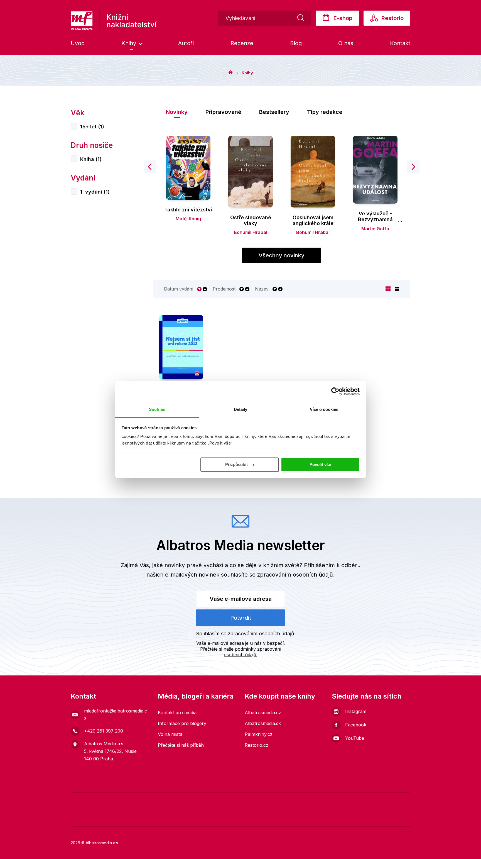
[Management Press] (248, 800)
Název (262, 289)
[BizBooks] (130, 800)
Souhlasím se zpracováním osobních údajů (245, 633)
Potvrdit (240, 617)
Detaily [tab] (240, 409)
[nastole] (316, 800)
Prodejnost (224, 289)
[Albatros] (164, 800)
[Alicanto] (367, 800)
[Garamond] (240, 817)
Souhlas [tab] (157, 409)
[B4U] (333, 800)
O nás (345, 43)
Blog (296, 43)
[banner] (114, 20)
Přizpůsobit (236, 464)
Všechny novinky (282, 255)
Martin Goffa (375, 228)
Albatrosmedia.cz (263, 712)
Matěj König (188, 218)
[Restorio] (361, 817)
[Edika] (384, 800)
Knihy (129, 43)
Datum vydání (178, 289)
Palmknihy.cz (259, 734)
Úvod (78, 43)
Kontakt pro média (177, 712)
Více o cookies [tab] (324, 409)
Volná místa (170, 734)
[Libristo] (280, 817)
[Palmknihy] (79, 817)
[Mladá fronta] (113, 800)
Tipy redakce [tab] (324, 112)
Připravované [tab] (223, 112)
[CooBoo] (215, 800)
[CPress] (119, 817)
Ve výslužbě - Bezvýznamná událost (375, 219)
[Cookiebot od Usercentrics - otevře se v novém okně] (335, 391)
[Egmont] (147, 800)
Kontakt (400, 43)
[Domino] (79, 800)
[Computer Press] (265, 800)
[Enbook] (401, 817)
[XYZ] (198, 800)
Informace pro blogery (182, 723)
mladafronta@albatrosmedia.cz (115, 714)
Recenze (241, 43)
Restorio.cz (256, 745)
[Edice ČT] (401, 800)
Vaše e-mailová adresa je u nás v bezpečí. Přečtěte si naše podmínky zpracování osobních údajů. (240, 649)
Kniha (91, 159)
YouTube (354, 738)
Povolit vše (320, 464)
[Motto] (181, 800)
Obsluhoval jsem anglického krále (313, 220)
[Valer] (96, 800)
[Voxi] (232, 800)
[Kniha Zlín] (282, 800)
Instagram (355, 711)
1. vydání (95, 192)
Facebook (355, 725)
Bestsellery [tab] (274, 112)
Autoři (186, 43)
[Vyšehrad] (299, 800)
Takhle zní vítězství (188, 210)
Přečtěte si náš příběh (181, 745)
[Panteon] (200, 817)
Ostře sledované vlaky (250, 220)
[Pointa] (159, 817)
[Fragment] (350, 800)
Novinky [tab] (177, 112)
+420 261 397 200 (103, 731)
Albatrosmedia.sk (263, 723)
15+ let (92, 127)
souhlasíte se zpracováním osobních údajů (277, 574)
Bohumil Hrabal (250, 232)
